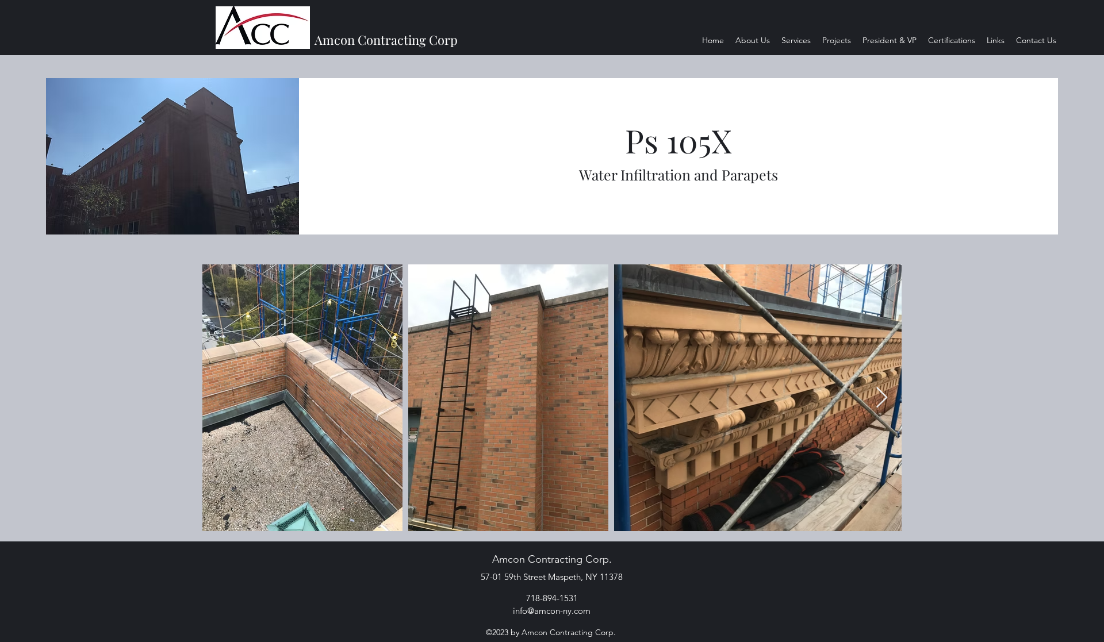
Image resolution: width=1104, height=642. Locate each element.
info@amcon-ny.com (552, 610)
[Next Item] (881, 398)
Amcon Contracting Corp (386, 39)
